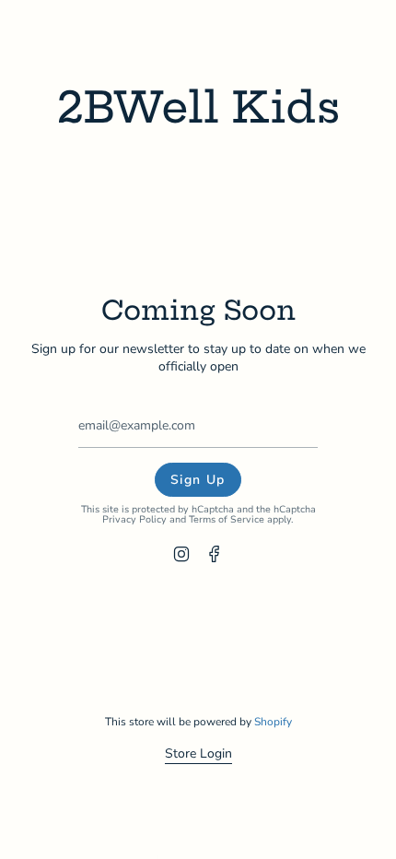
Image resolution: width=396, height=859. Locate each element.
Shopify (273, 721)
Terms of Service (226, 519)
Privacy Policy (134, 519)
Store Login (198, 753)
